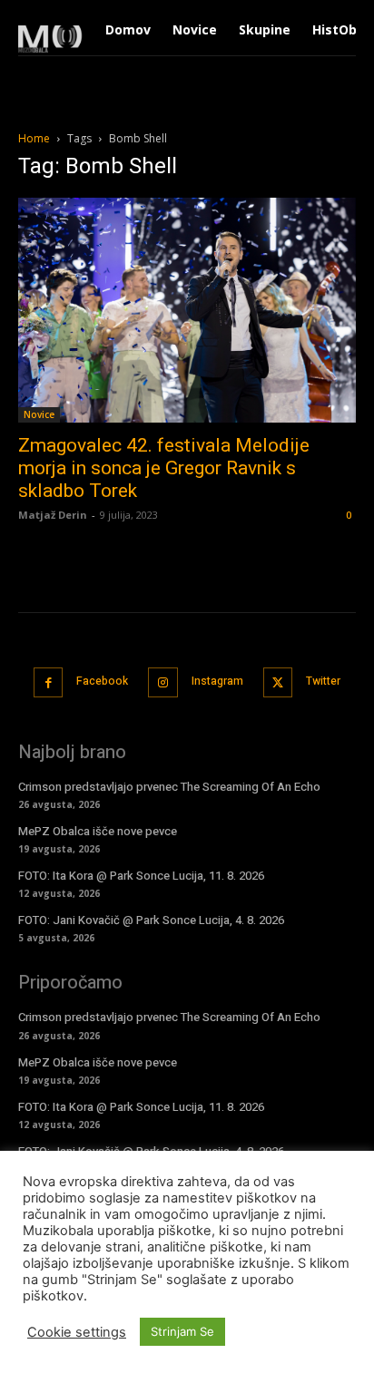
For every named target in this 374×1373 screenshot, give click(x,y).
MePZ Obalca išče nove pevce (97, 831)
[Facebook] (49, 682)
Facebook (102, 681)
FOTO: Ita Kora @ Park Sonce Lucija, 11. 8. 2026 (141, 875)
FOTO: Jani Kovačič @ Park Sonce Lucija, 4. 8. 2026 (151, 920)
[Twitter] (278, 682)
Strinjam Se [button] (182, 1331)
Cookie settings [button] (76, 1332)
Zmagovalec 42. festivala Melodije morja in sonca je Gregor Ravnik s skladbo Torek (164, 467)
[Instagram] (163, 682)
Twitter (323, 681)
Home (34, 138)
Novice (39, 414)
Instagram (217, 681)
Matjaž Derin (52, 514)
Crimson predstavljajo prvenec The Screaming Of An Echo (169, 786)
